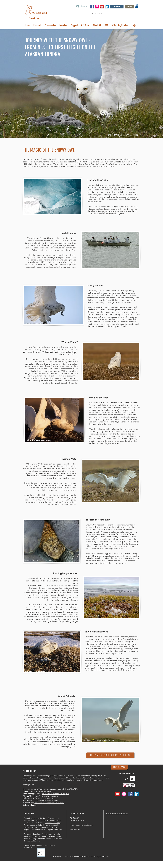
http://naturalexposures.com (45, 791)
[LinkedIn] (107, 6)
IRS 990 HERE (52, 820)
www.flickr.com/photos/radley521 (55, 794)
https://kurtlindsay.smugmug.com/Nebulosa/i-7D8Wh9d (56, 789)
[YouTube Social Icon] (102, 6)
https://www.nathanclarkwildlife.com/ (49, 803)
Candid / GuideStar (52, 823)
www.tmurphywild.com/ (49, 800)
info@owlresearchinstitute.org (81, 825)
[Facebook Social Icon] (92, 6)
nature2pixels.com (48, 798)
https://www (35, 798)
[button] (137, 6)
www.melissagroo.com (49, 796)
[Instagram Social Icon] (97, 6)
